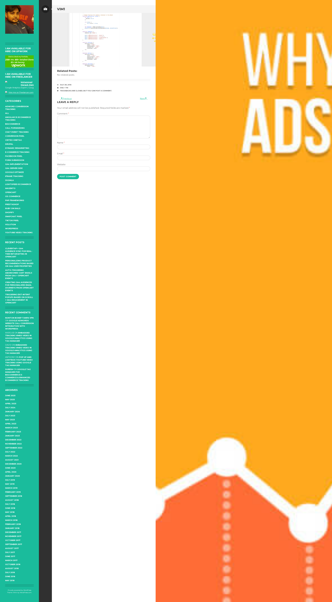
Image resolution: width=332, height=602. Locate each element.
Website (61, 164)
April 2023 (10, 424)
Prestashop (12, 204)
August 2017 (12, 548)
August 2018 (12, 500)
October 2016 (12, 564)
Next (143, 98)
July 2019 (10, 480)
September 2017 (13, 544)
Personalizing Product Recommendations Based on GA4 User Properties (19, 263)
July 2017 (10, 552)
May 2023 (10, 419)
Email (60, 153)
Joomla (9, 180)
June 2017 (10, 556)
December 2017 (13, 532)
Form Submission (14, 160)
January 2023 (12, 436)
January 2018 (12, 528)
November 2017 (13, 536)
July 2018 (10, 504)
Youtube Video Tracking (19, 232)
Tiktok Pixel (12, 220)
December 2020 (13, 464)
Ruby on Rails (12, 208)
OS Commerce (12, 196)
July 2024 (10, 407)
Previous (67, 98)
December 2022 (13, 440)
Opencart (10, 192)
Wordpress (11, 228)
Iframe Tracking (14, 176)
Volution (10, 224)
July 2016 (10, 572)
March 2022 (11, 456)
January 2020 (12, 476)
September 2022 (13, 448)
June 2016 (10, 576)
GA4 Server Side (14, 168)
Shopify (9, 212)
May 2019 (10, 484)
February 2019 (13, 492)
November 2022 (13, 444)
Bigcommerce (12, 124)
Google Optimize (14, 172)
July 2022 (10, 452)
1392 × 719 (64, 88)
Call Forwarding (15, 128)
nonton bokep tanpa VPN (19, 318)
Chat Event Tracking (17, 132)
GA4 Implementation (16, 164)
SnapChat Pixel (13, 216)
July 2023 (10, 415)
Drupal (9, 144)
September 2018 (13, 496)
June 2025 (10, 395)
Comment (63, 113)
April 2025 (10, 403)
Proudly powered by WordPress (19, 590)
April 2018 (10, 516)
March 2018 (11, 520)
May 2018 (10, 512)
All (7, 113)
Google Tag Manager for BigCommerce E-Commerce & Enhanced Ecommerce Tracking (18, 374)
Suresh (9, 369)
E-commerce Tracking (17, 152)
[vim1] (104, 40)
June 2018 (10, 508)
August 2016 (12, 568)
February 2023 (13, 432)
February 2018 (13, 524)
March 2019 (11, 488)
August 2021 (12, 460)
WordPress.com (26, 592)
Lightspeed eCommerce (18, 184)
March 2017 (11, 560)
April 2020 (10, 472)
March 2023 (11, 428)
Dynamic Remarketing (17, 148)
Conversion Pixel (14, 136)
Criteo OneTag (13, 140)
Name (61, 142)
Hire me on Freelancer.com (21, 92)
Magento (10, 188)
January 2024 (12, 411)
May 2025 (10, 399)
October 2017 (12, 540)
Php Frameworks (14, 200)
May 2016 (10, 580)
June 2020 (10, 468)
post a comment (104, 91)
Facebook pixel (13, 156)
